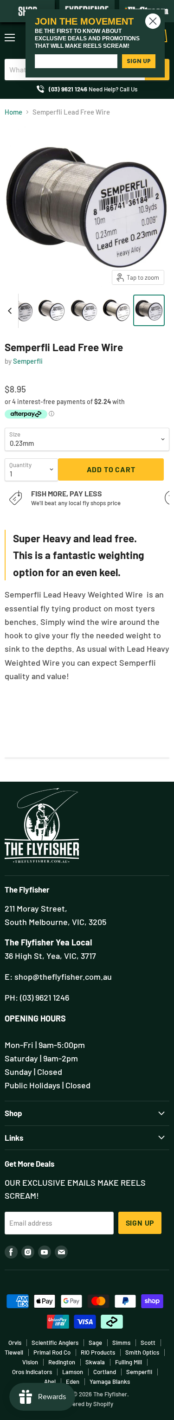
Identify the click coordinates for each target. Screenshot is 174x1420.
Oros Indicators (32, 1371)
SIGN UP (139, 61)
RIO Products (98, 1352)
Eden (72, 1381)
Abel (50, 1381)
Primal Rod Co (52, 1352)
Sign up (140, 1222)
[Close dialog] (153, 21)
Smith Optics (142, 1352)
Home (13, 112)
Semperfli (28, 361)
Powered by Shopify (87, 1403)
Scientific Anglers (55, 1342)
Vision (30, 1362)
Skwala (95, 1362)
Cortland (104, 1371)
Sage (95, 1342)
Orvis (14, 1342)
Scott (148, 1342)
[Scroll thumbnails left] (11, 311)
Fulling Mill (128, 1362)
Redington (61, 1362)
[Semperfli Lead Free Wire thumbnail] (19, 310)
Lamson (72, 1371)
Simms (121, 1342)
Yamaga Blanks (110, 1381)
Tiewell (14, 1352)
